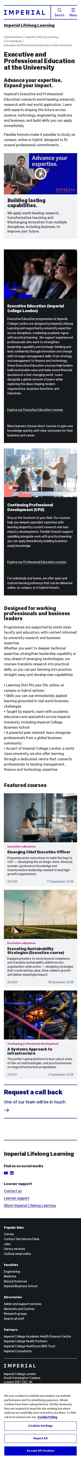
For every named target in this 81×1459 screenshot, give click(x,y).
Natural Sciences (15, 1281)
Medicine (10, 1276)
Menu (73, 15)
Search (59, 15)
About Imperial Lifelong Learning (30, 1205)
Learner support (16, 1198)
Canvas (9, 1234)
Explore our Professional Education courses (36, 562)
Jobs (7, 1244)
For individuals (13, 41)
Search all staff (14, 1319)
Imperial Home (13, 37)
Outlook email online (17, 1254)
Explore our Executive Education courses (35, 410)
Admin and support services (22, 1304)
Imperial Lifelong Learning (29, 25)
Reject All (40, 1438)
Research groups (15, 1314)
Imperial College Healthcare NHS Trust (29, 1346)
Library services (14, 1249)
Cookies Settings (40, 1426)
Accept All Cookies (40, 1450)
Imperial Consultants (18, 1351)
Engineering (12, 1272)
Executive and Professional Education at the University (38, 45)
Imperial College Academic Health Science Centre (37, 1336)
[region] (40, 1421)
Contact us (13, 1191)
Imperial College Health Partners (25, 1341)
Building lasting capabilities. (26, 203)
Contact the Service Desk (21, 1239)
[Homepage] (27, 12)
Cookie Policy (47, 1417)
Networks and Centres (19, 1309)
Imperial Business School (20, 1286)
